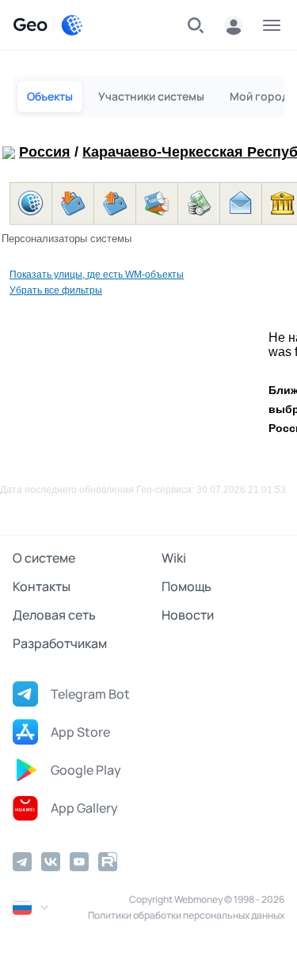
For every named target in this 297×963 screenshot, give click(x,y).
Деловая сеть (54, 615)
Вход (233, 25)
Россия (44, 152)
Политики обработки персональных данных (186, 915)
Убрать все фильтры (56, 290)
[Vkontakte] (50, 861)
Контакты (41, 586)
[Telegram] (22, 861)
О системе (44, 558)
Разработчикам (60, 643)
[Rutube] (107, 861)
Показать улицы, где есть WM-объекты (97, 274)
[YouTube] (79, 861)
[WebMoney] (72, 25)
